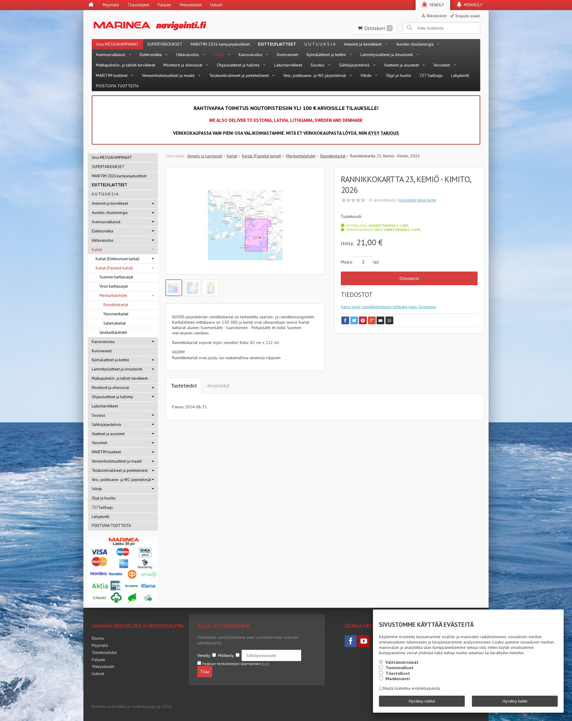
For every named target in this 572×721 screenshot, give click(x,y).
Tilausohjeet (138, 4)
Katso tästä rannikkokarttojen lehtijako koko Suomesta (388, 306)
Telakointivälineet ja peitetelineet (239, 75)
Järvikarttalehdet (113, 332)
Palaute (164, 4)
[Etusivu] (91, 5)
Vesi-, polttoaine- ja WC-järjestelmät (314, 75)
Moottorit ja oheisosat (183, 65)
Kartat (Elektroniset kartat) (117, 258)
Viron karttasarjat (114, 286)
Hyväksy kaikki (515, 701)
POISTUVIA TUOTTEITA (117, 86)
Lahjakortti (460, 75)
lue (265, 664)
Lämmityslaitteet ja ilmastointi (386, 54)
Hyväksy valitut (422, 701)
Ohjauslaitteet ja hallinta (238, 65)
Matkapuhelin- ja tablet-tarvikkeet (125, 65)
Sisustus (317, 65)
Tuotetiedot (184, 385)
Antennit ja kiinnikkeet (363, 44)
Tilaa (204, 671)
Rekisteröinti (437, 15)
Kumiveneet (287, 54)
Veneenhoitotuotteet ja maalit (168, 75)
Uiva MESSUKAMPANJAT (117, 44)
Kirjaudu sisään (468, 15)
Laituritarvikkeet (288, 65)
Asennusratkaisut (110, 54)
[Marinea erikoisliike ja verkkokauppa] (179, 24)
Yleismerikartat (115, 314)
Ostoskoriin (409, 278)
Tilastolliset (398, 673)
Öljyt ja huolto (398, 75)
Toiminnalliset (400, 667)
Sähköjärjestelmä (354, 65)
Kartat (219, 54)
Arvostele (417, 200)
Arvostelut (218, 385)
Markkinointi (398, 678)
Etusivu (98, 638)
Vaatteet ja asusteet (401, 65)
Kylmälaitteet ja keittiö (326, 54)
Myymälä (111, 4)
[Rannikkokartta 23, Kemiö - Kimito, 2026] (245, 225)
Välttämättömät (402, 662)
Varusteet (441, 65)
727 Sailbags (431, 75)
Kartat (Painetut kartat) (114, 268)
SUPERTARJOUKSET (164, 44)
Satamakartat (114, 323)
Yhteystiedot (190, 4)
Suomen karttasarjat (116, 277)
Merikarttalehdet (113, 295)
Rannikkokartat (115, 304)
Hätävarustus (187, 54)
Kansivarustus (250, 54)
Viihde (366, 75)
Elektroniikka (151, 54)
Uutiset (216, 4)
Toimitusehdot (104, 652)
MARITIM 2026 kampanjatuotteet (220, 44)
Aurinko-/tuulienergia (414, 44)
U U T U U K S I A (319, 44)
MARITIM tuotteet (112, 75)
